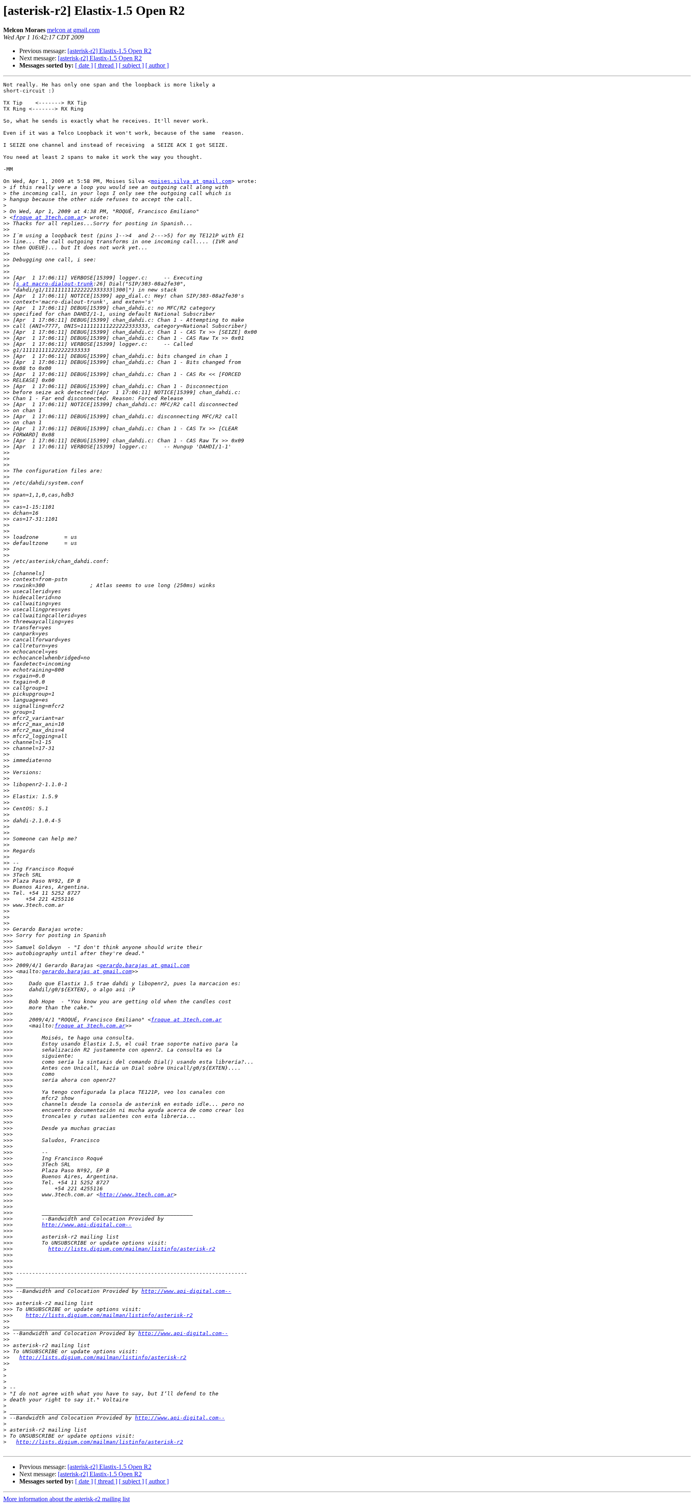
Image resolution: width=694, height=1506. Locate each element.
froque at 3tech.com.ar (48, 217)
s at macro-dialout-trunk (54, 284)
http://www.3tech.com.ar (137, 1195)
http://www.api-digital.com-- (87, 1225)
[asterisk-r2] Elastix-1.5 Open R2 (109, 50)
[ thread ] (105, 65)
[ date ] (84, 65)
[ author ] (157, 65)
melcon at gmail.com (73, 30)
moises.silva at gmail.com (191, 181)
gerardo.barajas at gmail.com (145, 965)
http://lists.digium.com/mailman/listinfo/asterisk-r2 (131, 1249)
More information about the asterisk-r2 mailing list (66, 1499)
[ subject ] (131, 65)
